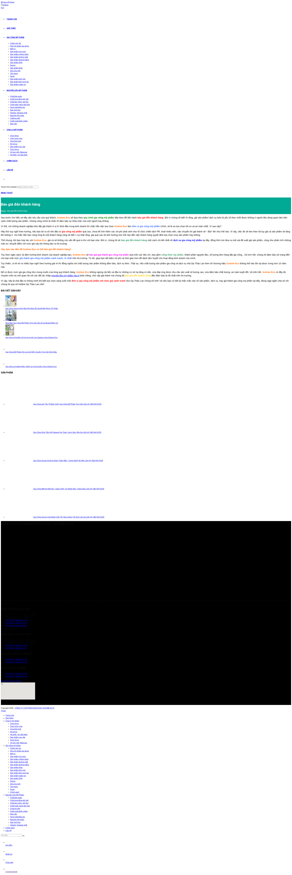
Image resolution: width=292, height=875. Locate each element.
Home (3, 211)
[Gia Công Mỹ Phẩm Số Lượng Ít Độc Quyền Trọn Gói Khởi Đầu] (9, 349)
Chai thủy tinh (15, 729)
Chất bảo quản (16, 798)
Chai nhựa (14, 724)
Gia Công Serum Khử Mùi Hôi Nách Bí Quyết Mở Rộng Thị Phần (31, 308)
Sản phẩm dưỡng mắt (19, 762)
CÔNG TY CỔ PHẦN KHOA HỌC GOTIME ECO (34, 708)
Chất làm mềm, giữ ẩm (19, 803)
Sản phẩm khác (16, 767)
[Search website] (6, 179)
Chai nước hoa (16, 726)
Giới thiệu (9, 718)
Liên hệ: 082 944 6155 (92, 404)
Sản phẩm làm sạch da (19, 773)
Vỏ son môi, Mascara (18, 743)
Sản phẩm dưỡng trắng (19, 765)
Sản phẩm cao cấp (17, 737)
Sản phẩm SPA (16, 778)
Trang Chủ (9, 715)
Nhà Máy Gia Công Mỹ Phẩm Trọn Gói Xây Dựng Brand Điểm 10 (31, 323)
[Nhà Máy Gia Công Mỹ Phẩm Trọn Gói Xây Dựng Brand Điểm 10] (10, 320)
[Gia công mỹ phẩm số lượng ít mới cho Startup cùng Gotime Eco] (9, 335)
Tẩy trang (14, 787)
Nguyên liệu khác (17, 820)
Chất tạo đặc (15, 809)
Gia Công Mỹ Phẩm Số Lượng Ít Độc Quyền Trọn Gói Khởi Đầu (31, 352)
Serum (12, 781)
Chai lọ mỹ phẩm (12, 721)
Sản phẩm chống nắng (19, 759)
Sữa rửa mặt (15, 784)
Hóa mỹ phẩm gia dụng (19, 751)
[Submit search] (23, 835)
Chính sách (14, 792)
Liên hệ (8, 831)
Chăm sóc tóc (15, 748)
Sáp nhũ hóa (15, 822)
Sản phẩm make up (18, 776)
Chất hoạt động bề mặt (19, 800)
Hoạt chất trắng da (17, 817)
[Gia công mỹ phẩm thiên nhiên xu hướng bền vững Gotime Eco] (9, 364)
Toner (12, 789)
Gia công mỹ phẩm (13, 746)
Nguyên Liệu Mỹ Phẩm (14, 795)
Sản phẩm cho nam (18, 757)
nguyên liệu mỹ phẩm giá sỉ (65, 275)
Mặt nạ (13, 754)
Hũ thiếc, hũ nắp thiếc (19, 735)
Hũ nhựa (13, 732)
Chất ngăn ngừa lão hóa (20, 806)
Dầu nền (13, 814)
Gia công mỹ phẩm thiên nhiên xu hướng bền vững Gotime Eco (31, 367)
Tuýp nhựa (14, 740)
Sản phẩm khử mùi (17, 770)
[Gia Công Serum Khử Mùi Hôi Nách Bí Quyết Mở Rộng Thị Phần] (10, 306)
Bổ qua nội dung (7, 2)
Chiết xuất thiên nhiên (19, 811)
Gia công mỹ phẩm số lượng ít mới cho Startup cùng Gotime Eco (31, 338)
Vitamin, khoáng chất (18, 825)
